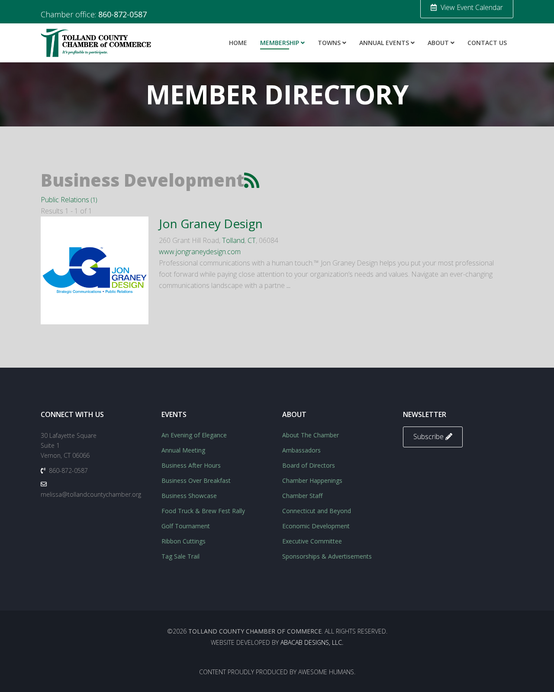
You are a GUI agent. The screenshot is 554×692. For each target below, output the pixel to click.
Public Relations (69, 199)
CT (252, 240)
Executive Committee (312, 541)
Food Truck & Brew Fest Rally (203, 511)
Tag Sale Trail (180, 556)
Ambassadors (301, 450)
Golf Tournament (185, 526)
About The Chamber (310, 435)
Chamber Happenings (312, 480)
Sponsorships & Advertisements (327, 556)
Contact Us (487, 43)
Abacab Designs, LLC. (311, 642)
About (438, 43)
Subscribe (429, 436)
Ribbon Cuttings (183, 541)
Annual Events (384, 43)
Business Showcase (189, 496)
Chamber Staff (302, 496)
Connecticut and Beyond (316, 511)
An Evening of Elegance (194, 435)
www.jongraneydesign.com (200, 251)
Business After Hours (191, 465)
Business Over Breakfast (196, 480)
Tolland (233, 240)
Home (238, 43)
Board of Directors (308, 465)
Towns (329, 43)
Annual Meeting (183, 450)
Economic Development (316, 526)
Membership (279, 43)
